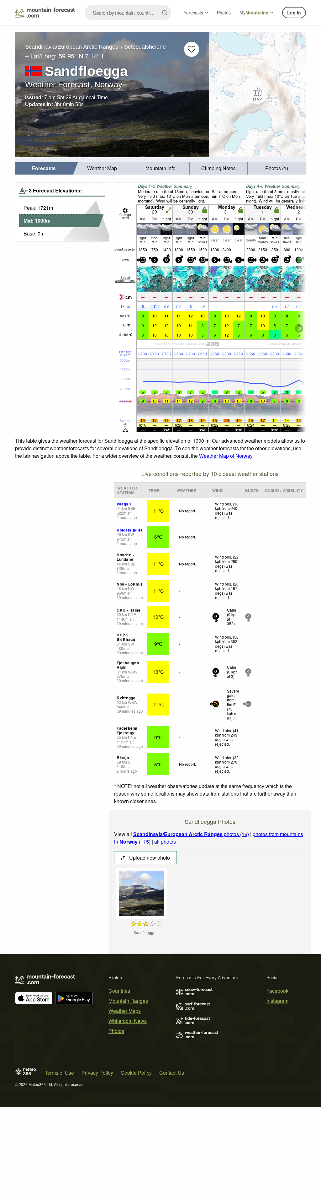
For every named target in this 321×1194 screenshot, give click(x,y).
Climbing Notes (218, 168)
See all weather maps (125, 279)
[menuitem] (44, 168)
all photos (165, 841)
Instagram (277, 1000)
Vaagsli (124, 504)
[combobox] (128, 12)
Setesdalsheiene (145, 47)
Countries (119, 990)
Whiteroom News (127, 1020)
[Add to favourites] (191, 49)
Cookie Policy (136, 1072)
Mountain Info (160, 168)
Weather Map (102, 168)
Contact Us (171, 1072)
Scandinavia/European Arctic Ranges (71, 47)
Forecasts (193, 12)
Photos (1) (276, 168)
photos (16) (191, 834)
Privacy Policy (97, 1072)
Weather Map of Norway (225, 455)
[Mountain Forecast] (45, 13)
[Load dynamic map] (257, 94)
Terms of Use (59, 1072)
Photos (224, 12)
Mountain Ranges (128, 1000)
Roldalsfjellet (129, 530)
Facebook (277, 990)
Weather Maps (124, 1010)
